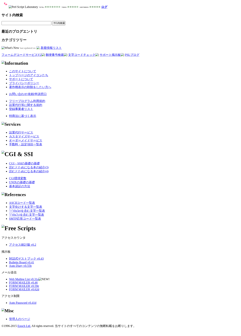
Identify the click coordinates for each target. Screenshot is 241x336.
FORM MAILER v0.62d (24, 289)
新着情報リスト (51, 47)
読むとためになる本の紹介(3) (29, 167)
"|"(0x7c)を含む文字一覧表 (26, 214)
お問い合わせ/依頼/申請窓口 (28, 94)
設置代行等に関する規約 (25, 105)
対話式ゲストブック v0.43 (26, 258)
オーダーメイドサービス (25, 140)
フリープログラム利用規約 (27, 101)
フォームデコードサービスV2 (21, 54)
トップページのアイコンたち (28, 75)
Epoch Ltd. (24, 326)
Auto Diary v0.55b (20, 265)
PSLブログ (132, 54)
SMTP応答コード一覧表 (25, 218)
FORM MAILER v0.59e (24, 286)
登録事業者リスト (21, 108)
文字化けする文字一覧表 (25, 206)
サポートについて (21, 79)
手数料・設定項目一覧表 (25, 144)
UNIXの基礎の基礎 (22, 182)
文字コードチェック (81, 54)
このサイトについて (22, 71)
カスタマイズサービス (24, 136)
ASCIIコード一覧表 (22, 202)
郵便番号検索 (55, 54)
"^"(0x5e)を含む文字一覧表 (27, 210)
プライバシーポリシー (24, 83)
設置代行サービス (21, 132)
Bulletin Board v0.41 (21, 262)
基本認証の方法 (19, 186)
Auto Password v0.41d (22, 302)
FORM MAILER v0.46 (23, 282)
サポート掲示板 (110, 54)
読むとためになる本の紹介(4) (29, 171)
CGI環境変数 (17, 178)
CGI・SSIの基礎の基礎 (24, 163)
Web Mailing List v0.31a (24, 279)
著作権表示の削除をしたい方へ (30, 87)
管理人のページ (19, 319)
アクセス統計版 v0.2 (22, 244)
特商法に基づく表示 (22, 115)
